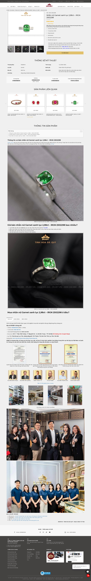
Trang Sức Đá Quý (21, 6)
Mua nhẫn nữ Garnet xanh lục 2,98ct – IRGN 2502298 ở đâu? (22, 135)
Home (8, 10)
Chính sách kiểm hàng (12, 557)
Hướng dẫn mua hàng (12, 563)
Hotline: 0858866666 (21, 532)
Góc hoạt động (30, 554)
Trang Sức (36, 6)
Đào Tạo (61, 1)
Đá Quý (30, 6)
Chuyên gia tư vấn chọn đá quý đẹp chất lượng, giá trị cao (28, 517)
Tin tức (54, 1)
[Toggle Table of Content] (80, 131)
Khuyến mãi (29, 556)
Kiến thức (68, 1)
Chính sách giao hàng (12, 556)
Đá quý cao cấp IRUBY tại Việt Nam (21, 519)
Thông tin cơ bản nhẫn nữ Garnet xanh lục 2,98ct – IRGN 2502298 (24, 133)
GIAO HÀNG (17, 319)
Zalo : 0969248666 (71, 532)
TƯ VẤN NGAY (65, 52)
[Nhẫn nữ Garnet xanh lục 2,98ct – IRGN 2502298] (11, 49)
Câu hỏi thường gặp (12, 565)
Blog (74, 1)
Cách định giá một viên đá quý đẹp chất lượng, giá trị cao (25, 520)
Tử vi (28, 559)
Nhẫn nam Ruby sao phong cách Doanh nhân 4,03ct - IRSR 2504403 (35, 115)
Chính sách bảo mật (12, 552)
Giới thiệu (12, 6)
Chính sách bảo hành (12, 561)
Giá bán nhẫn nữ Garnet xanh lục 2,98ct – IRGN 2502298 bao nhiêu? (24, 134)
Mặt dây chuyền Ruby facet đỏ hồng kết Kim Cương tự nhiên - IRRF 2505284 (74, 115)
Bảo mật (38, 554)
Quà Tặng (76, 6)
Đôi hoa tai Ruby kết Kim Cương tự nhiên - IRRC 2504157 (16, 115)
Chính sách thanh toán (12, 554)
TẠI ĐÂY (45, 227)
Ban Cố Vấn (70, 6)
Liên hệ (28, 557)
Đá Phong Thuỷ (61, 6)
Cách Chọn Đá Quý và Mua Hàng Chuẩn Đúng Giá (24, 338)
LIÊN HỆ (10, 319)
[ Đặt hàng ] (50, 23)
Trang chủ (29, 552)
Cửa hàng (12, 10)
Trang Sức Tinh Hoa (19, 10)
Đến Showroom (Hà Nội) (13, 567)
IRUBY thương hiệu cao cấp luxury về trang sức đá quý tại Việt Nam (31, 516)
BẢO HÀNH (24, 319)
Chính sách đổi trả (11, 559)
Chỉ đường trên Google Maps (61, 334)
